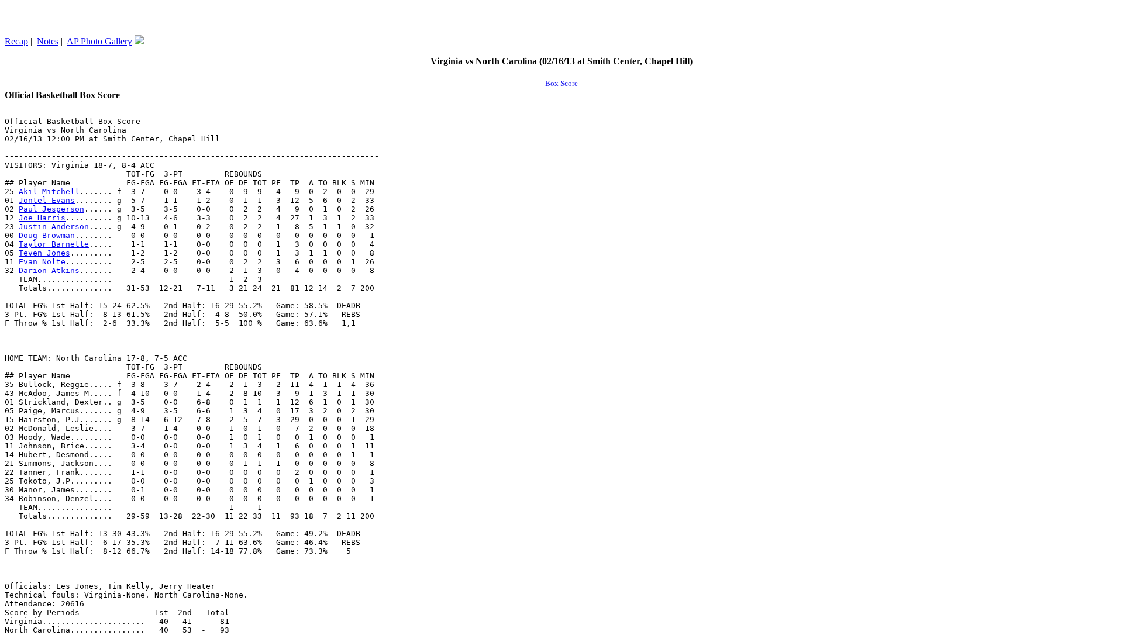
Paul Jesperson (51, 209)
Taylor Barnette (54, 244)
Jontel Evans (47, 200)
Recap (16, 41)
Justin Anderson (54, 226)
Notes (47, 41)
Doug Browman (47, 235)
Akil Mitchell (49, 191)
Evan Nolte (42, 261)
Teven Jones (44, 252)
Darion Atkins (49, 270)
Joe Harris (42, 217)
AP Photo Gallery (99, 41)
